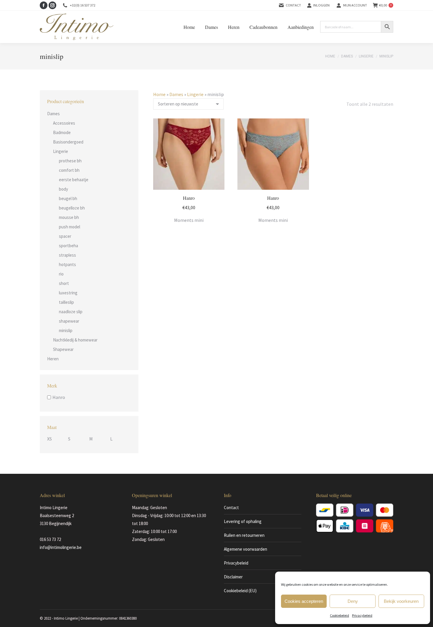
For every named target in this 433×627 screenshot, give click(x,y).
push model (69, 227)
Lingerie (195, 94)
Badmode (62, 132)
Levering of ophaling (243, 521)
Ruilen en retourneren (244, 535)
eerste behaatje (73, 179)
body (63, 189)
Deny (353, 601)
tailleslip (66, 302)
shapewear (69, 321)
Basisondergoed (68, 142)
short (64, 283)
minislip (65, 330)
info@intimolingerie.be (61, 547)
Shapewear (63, 349)
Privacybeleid (362, 615)
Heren (53, 359)
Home (159, 94)
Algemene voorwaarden (245, 549)
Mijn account (355, 5)
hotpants (67, 264)
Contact (293, 5)
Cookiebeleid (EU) (240, 590)
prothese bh (70, 161)
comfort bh (69, 170)
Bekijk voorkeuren (401, 601)
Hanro (189, 198)
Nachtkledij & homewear (75, 340)
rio (61, 274)
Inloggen (321, 5)
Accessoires (64, 123)
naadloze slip (70, 311)
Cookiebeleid (339, 615)
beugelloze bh (72, 208)
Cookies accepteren (304, 601)
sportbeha (68, 245)
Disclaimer (233, 577)
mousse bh (69, 217)
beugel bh (68, 198)
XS (49, 439)
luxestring (68, 293)
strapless (67, 255)
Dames (176, 94)
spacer (65, 236)
